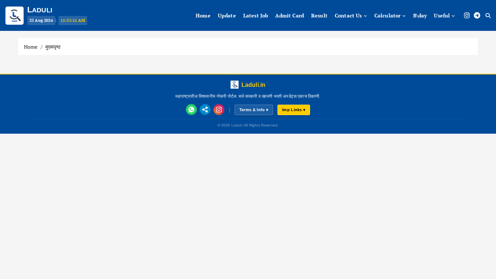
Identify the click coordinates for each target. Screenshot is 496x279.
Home (31, 46)
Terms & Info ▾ (253, 110)
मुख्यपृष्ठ (52, 46)
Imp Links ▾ (293, 110)
